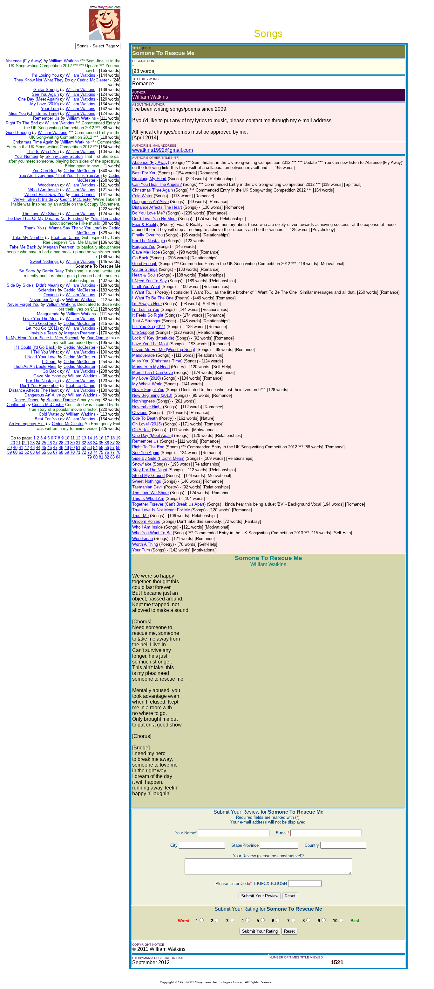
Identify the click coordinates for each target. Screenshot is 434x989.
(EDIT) (146, 48)
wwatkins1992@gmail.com (162, 150)
